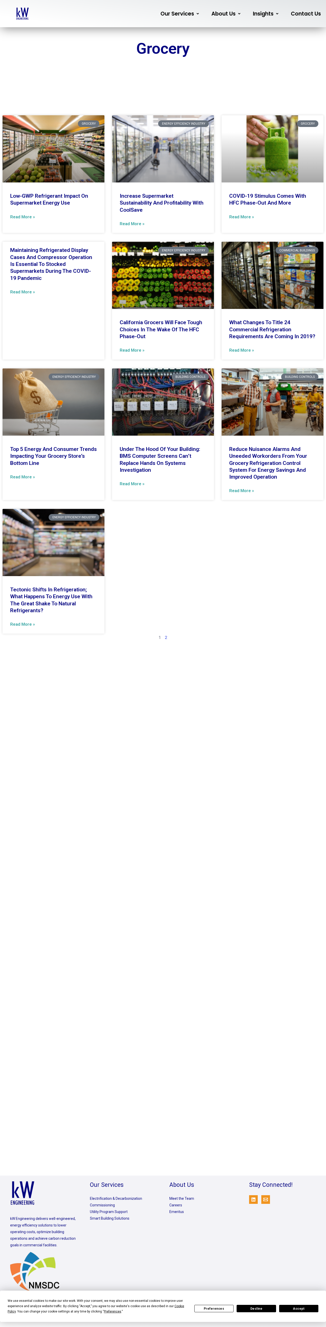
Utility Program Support (109, 1212)
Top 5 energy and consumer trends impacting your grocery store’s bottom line (53, 456)
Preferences (214, 1308)
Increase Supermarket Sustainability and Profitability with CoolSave (161, 203)
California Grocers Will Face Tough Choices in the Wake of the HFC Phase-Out (161, 329)
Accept (298, 1308)
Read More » (22, 216)
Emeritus (176, 1212)
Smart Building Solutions (109, 1218)
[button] (179, 13)
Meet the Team (181, 1198)
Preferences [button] (112, 1311)
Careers (175, 1205)
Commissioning (102, 1205)
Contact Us (306, 13)
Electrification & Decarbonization (116, 1198)
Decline (256, 1308)
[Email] (265, 1199)
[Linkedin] (253, 1199)
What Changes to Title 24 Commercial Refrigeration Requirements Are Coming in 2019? (272, 329)
